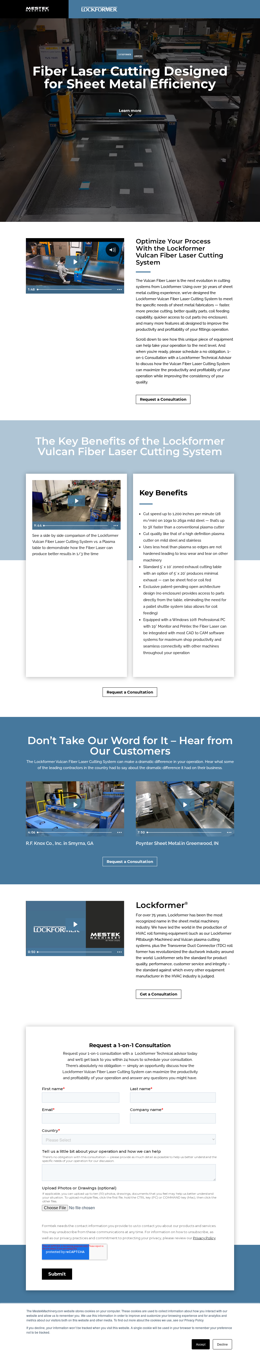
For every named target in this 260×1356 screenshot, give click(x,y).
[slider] (75, 289)
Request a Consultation (163, 399)
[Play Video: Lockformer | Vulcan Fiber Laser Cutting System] (75, 262)
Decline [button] (222, 1344)
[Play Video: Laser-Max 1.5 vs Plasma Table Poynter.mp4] (76, 501)
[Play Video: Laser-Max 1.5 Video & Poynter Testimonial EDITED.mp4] (184, 805)
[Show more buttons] (119, 289)
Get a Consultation (158, 994)
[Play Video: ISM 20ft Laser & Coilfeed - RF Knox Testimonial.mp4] (75, 805)
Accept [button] (200, 1344)
